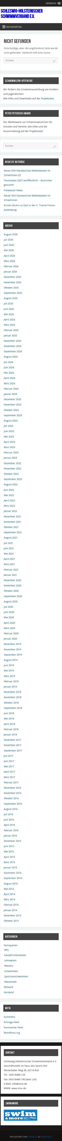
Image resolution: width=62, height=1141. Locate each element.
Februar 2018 (11, 729)
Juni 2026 (9, 245)
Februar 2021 (11, 569)
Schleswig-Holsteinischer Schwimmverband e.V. (22, 13)
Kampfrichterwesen (15, 955)
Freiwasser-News (13, 190)
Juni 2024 (9, 367)
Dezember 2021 (12, 516)
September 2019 (13, 654)
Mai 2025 (9, 314)
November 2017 (12, 745)
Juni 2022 (9, 489)
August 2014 (11, 883)
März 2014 (9, 899)
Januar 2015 (10, 867)
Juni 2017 (9, 761)
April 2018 (9, 723)
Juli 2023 (8, 425)
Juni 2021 (9, 548)
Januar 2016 (10, 835)
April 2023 (9, 441)
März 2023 (9, 447)
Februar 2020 (11, 633)
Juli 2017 (8, 755)
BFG (6, 949)
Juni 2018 (9, 713)
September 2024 (13, 351)
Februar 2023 (11, 452)
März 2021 (9, 564)
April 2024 (9, 378)
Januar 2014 (10, 910)
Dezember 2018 (12, 691)
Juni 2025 (9, 308)
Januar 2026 (10, 271)
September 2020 (13, 596)
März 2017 (9, 777)
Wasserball (10, 981)
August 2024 (11, 356)
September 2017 (13, 750)
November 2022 (12, 468)
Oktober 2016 (11, 798)
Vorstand (9, 992)
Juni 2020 (9, 612)
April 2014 (9, 894)
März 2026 (9, 261)
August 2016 (11, 809)
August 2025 (11, 298)
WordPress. (46, 1136)
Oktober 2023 (11, 410)
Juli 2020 (8, 606)
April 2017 (9, 771)
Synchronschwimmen (16, 976)
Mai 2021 (9, 553)
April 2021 (9, 558)
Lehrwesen (10, 960)
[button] (51, 3)
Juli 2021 (8, 543)
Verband (8, 987)
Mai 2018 (9, 718)
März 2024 (9, 383)
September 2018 (13, 707)
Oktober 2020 (11, 590)
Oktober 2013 (11, 920)
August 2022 (11, 484)
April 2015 (9, 856)
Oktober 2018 (11, 702)
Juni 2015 (9, 846)
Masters (8, 965)
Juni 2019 (9, 665)
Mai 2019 (9, 670)
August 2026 (11, 234)
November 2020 (12, 585)
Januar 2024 (10, 394)
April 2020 (9, 622)
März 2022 (9, 505)
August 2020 (11, 601)
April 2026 (9, 255)
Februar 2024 (11, 388)
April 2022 (9, 500)
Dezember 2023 (12, 399)
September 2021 (13, 532)
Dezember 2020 (12, 580)
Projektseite (47, 98)
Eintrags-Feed (11, 1022)
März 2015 (9, 862)
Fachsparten (11, 945)
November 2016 (12, 793)
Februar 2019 (11, 681)
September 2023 (13, 415)
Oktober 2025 (11, 287)
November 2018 (12, 697)
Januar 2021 (10, 574)
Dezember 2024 (12, 340)
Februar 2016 (11, 830)
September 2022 (13, 479)
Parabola (33, 1136)
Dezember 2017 (12, 739)
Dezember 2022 (12, 463)
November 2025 (12, 282)
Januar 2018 (10, 734)
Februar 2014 (11, 904)
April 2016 (9, 824)
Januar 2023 (10, 457)
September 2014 (13, 878)
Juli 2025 (8, 303)
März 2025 (9, 324)
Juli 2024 (8, 362)
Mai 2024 (9, 372)
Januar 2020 (10, 638)
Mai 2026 (9, 250)
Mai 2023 (9, 436)
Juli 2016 (8, 814)
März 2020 (9, 628)
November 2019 (12, 649)
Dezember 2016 (12, 787)
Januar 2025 (10, 335)
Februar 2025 (11, 330)
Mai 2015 (9, 851)
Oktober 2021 (11, 527)
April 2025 (9, 319)
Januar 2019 (10, 686)
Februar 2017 (11, 782)
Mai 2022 (9, 495)
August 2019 (11, 660)
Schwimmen (11, 971)
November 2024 (12, 346)
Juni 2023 (9, 431)
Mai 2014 (9, 888)
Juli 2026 (8, 239)
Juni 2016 (9, 819)
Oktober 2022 (11, 473)
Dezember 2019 (12, 644)
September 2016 (13, 803)
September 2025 (13, 292)
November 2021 (12, 521)
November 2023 (12, 404)
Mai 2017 (9, 766)
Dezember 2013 (12, 915)
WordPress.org (12, 1032)
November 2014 (12, 872)
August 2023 (11, 420)
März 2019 (9, 676)
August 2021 (11, 537)
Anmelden (9, 1016)
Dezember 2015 (12, 840)
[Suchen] (54, 61)
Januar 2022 (10, 511)
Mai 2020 (9, 617)
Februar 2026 (11, 266)
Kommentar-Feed (13, 1027)
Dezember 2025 (12, 276)
